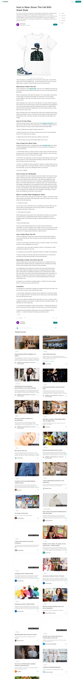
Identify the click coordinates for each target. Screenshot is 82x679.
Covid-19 (17, 661)
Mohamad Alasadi (48, 520)
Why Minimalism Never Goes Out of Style (26, 634)
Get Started (78, 1)
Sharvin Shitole (48, 363)
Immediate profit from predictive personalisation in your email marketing (25, 387)
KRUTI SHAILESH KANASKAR (50, 644)
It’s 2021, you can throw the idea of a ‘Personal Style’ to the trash (53, 637)
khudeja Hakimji (20, 550)
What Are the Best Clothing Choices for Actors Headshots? (53, 607)
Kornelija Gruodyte (49, 672)
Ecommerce (18, 383)
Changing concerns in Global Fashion (25, 604)
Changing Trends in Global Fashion (24, 573)
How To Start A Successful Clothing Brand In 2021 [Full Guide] (54, 512)
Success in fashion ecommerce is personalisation (24, 419)
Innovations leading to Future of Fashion (53, 576)
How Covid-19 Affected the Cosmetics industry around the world (25, 664)
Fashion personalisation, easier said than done (54, 387)
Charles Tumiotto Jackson (50, 613)
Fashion (18, 314)
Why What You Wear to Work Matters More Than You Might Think (54, 420)
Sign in (72, 1)
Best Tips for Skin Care (21, 450)
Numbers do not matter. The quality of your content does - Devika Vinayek (54, 544)
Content (45, 541)
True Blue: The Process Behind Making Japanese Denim (25, 482)
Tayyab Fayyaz (20, 457)
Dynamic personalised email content (52, 450)
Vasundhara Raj (48, 583)
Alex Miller (19, 671)
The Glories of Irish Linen (21, 513)
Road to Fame (48, 552)
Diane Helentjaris (20, 518)
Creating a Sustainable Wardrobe (51, 667)
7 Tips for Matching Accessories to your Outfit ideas (53, 481)
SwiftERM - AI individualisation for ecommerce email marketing (54, 396)
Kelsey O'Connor (20, 640)
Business (45, 351)
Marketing (45, 447)
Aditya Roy (19, 490)
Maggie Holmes (48, 488)
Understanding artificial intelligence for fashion (25, 354)
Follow (55, 24)
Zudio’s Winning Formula (49, 354)
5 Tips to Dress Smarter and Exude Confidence (24, 542)
